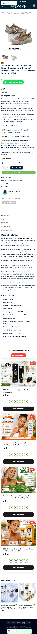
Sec (26, 403)
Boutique (12, 12)
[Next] (32, 34)
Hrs (16, 403)
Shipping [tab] (4, 219)
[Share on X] (9, 198)
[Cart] (34, 5)
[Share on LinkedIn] (15, 198)
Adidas (6, 186)
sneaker (6, 183)
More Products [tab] (6, 230)
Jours (11, 403)
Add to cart (17, 167)
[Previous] (4, 34)
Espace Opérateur (25, 627)
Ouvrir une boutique (12, 627)
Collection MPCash (25, 12)
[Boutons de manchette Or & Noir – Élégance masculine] (27, 592)
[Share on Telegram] (19, 198)
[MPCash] (18, 5)
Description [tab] (5, 215)
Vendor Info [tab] (5, 226)
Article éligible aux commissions (18, 14)
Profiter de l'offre (18, 409)
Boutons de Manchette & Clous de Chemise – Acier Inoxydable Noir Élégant (8, 607)
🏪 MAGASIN (18, 629)
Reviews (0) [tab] (4, 223)
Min (21, 403)
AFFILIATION (24, 626)
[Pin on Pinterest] (12, 198)
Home (4, 12)
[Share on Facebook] (6, 198)
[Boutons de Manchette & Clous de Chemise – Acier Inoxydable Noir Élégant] (9, 592)
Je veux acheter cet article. (18, 172)
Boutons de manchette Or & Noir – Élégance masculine (27, 606)
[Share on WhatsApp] (3, 198)
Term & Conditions (14, 626)
